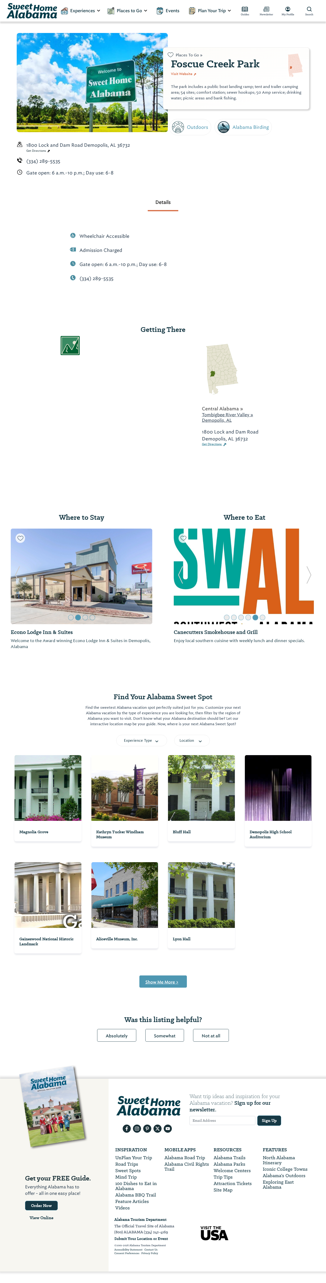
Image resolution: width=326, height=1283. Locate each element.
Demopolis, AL (217, 420)
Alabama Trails (230, 1157)
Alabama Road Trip (184, 1157)
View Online (41, 1218)
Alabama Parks (229, 1164)
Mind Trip (126, 1177)
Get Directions (36, 151)
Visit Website (182, 74)
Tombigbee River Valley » (227, 414)
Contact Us (151, 1249)
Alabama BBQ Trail (135, 1194)
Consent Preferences (126, 1253)
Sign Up (269, 1120)
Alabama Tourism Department (140, 1219)
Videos (122, 1207)
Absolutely (117, 1036)
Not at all (211, 1036)
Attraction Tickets (233, 1183)
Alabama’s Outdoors (284, 1175)
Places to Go (129, 11)
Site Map (223, 1189)
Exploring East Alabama (278, 1185)
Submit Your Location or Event (141, 1238)
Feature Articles (132, 1201)
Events (172, 11)
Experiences (82, 11)
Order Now (41, 1205)
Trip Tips (223, 1177)
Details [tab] (163, 202)
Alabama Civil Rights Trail (186, 1167)
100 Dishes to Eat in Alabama (136, 1186)
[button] (17, 576)
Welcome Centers (232, 1170)
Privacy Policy (149, 1253)
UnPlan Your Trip (133, 1157)
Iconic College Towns (285, 1169)
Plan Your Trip (212, 11)
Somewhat (164, 1036)
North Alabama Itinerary (279, 1160)
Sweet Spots (128, 1170)
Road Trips (126, 1164)
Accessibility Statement (128, 1249)
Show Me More (162, 982)
